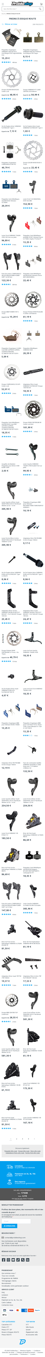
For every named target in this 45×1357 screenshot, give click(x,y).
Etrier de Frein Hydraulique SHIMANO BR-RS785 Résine (31, 942)
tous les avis (18, 1199)
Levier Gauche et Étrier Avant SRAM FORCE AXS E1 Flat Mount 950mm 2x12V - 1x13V (11, 504)
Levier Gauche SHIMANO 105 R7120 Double (32, 1118)
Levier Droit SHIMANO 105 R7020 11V (10, 834)
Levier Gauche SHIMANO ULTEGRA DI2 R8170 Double (32, 904)
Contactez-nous (7, 1305)
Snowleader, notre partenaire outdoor (15, 1286)
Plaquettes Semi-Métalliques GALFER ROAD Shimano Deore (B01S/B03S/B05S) (32, 275)
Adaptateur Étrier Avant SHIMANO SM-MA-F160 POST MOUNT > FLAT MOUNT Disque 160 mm (33, 613)
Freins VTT (5, 1327)
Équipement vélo (32, 1332)
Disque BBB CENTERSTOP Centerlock (10, 1013)
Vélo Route (30, 1327)
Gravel (28, 1330)
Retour (4, 1297)
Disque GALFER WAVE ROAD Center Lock (10, 90)
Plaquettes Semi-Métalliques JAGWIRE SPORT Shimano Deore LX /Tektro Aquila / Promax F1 (33, 237)
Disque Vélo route (23, 1151)
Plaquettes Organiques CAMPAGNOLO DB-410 (9, 163)
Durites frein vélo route (32, 1153)
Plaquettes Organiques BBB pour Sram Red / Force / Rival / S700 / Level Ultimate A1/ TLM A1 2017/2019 (32, 725)
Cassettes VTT (7, 1325)
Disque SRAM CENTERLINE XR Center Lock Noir (32, 423)
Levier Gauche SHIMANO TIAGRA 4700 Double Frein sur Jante (32, 465)
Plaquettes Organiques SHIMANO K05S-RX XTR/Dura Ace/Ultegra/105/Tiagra (32, 51)
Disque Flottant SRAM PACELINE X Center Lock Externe (33, 312)
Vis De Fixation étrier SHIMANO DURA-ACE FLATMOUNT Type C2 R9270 (11, 574)
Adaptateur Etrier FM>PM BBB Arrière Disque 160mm (11, 763)
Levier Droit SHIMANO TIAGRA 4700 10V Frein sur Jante (11, 236)
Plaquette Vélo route (10, 1151)
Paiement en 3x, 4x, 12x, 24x (12, 1300)
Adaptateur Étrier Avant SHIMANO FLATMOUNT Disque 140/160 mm (33, 386)
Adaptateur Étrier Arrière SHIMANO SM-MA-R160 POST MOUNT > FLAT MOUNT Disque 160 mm (11, 613)
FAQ (3, 1292)
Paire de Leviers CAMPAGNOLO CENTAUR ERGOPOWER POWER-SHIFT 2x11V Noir (11, 905)
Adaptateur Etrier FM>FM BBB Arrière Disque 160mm (32, 539)
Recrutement (6, 1283)
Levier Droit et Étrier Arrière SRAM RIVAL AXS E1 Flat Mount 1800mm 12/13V (32, 800)
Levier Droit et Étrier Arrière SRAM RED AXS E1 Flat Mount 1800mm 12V (32, 1014)
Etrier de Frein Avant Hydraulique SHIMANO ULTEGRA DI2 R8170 (12, 1119)
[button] (2, 4)
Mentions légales (25, 1351)
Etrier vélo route (36, 1151)
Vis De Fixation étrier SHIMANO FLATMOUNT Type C (11, 127)
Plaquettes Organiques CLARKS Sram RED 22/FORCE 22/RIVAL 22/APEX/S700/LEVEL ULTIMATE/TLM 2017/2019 (11, 350)
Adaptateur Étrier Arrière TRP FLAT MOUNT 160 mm (32, 977)
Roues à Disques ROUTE (10, 1332)
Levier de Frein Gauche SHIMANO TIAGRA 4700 (30, 651)
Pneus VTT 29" (7, 1330)
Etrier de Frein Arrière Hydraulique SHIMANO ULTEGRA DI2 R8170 (12, 943)
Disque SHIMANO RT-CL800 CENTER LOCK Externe (31, 90)
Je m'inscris (9, 1226)
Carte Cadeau (6, 1302)
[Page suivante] (34, 1138)
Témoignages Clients (9, 1281)
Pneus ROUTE (6, 1335)
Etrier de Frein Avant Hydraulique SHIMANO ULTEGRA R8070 (33, 835)
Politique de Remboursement (26, 1352)
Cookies (32, 1354)
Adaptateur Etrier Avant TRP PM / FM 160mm (11, 977)
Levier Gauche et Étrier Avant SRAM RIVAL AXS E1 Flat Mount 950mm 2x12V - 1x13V (11, 800)
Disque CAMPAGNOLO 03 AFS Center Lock (11, 385)
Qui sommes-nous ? (9, 1273)
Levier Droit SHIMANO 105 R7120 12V (31, 1084)
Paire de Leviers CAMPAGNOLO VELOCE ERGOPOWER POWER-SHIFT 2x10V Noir (11, 275)
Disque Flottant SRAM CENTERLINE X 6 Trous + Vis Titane (10, 652)
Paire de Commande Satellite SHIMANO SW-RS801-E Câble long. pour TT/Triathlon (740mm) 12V (32, 765)
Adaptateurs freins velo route (15, 1153)
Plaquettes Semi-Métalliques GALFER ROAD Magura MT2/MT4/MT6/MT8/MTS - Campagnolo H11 (32, 870)
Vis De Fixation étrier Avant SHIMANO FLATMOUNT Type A (32, 127)
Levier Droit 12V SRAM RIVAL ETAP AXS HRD (32, 200)
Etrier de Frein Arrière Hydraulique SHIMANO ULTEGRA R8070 (12, 869)
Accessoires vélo (32, 1335)
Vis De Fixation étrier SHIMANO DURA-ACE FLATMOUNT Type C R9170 (33, 574)
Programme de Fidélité (10, 1278)
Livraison (5, 1295)
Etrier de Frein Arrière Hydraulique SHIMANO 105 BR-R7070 (11, 1085)
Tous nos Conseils (8, 1276)
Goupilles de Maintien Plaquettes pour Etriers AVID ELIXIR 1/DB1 (10, 465)
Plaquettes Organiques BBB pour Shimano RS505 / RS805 (11, 724)
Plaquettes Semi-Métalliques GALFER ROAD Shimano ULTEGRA (10, 200)
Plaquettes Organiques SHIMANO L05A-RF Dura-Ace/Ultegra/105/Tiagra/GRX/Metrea (12, 52)
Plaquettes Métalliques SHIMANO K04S (30, 349)
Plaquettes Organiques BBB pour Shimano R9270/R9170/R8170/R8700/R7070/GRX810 (33, 504)
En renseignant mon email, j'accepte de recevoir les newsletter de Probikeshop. (22, 1216)
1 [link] (10, 1139)
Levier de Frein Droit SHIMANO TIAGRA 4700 (32, 689)
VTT (27, 1325)
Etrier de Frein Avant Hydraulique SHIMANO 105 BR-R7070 (32, 1050)
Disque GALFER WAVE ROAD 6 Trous (32, 163)
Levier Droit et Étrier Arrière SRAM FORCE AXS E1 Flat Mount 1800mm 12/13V (11, 540)
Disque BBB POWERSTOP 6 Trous (10, 312)
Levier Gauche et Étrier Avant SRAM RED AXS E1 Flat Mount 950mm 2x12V (10, 1050)
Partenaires (24, 1354)
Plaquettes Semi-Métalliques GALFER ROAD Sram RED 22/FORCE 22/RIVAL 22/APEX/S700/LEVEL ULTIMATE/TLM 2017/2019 (10, 426)
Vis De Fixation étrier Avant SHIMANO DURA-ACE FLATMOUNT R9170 (10, 690)
